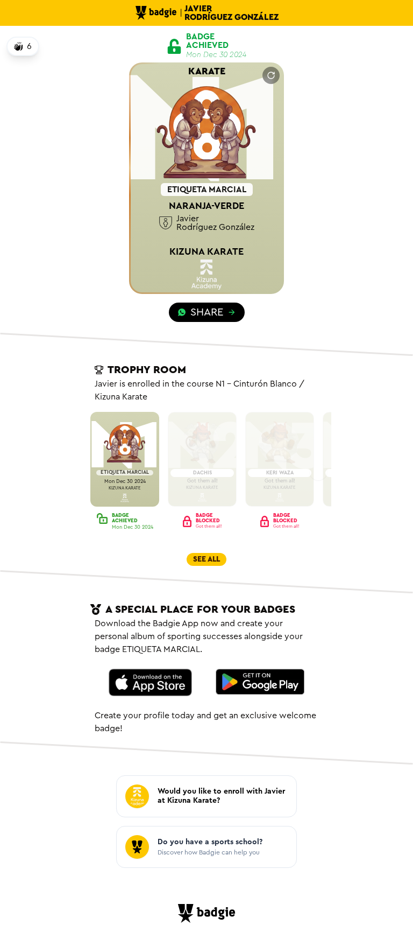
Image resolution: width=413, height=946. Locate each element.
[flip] (271, 75)
